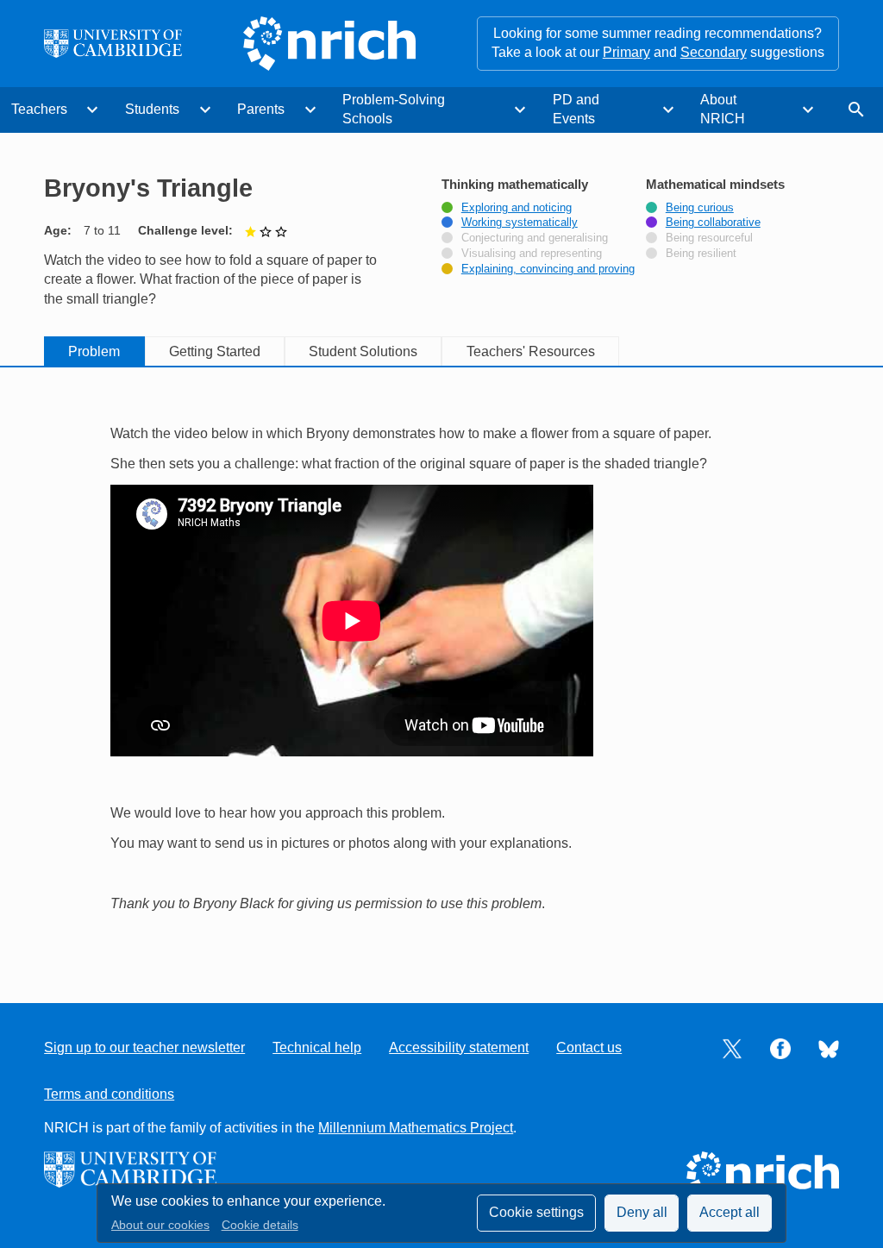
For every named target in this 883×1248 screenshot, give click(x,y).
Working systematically (519, 222)
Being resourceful (709, 238)
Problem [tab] (94, 351)
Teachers (39, 109)
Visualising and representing (531, 254)
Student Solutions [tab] (363, 351)
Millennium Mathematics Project (415, 1127)
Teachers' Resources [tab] (531, 351)
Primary (626, 52)
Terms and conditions (109, 1094)
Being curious (700, 208)
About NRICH (722, 109)
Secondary (713, 52)
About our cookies (160, 1225)
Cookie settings (536, 1212)
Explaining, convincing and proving (548, 269)
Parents (261, 109)
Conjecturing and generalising (534, 238)
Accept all (729, 1212)
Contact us (589, 1047)
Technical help (316, 1047)
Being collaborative (713, 222)
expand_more (92, 109)
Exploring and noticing (516, 208)
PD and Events (576, 109)
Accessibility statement (459, 1047)
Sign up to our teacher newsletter (144, 1047)
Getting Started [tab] (214, 351)
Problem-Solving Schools (393, 109)
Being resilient (701, 254)
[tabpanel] (441, 669)
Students (152, 109)
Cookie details (260, 1225)
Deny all (642, 1212)
